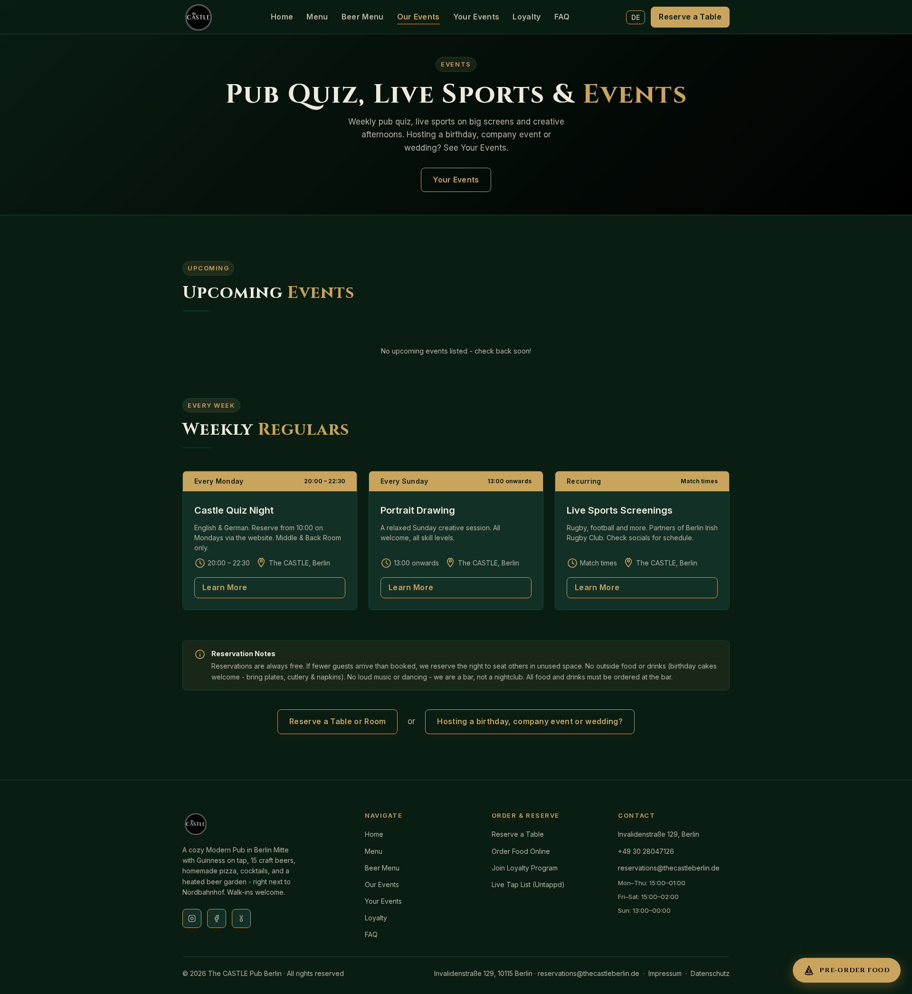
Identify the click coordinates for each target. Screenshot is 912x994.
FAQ (562, 16)
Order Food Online (521, 851)
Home (282, 16)
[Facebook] (216, 918)
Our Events (418, 16)
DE (635, 17)
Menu (317, 16)
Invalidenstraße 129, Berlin (658, 834)
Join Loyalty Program (525, 868)
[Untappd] (241, 918)
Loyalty (527, 16)
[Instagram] (191, 918)
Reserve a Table (690, 16)
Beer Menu (363, 16)
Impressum (665, 973)
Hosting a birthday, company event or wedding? (529, 721)
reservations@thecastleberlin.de (669, 868)
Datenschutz (710, 973)
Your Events (476, 16)
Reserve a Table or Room (337, 721)
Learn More (224, 587)
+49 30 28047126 (646, 851)
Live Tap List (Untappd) (528, 884)
